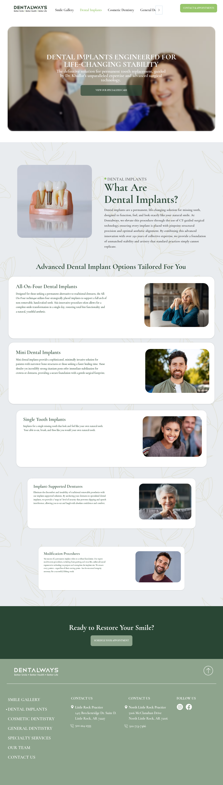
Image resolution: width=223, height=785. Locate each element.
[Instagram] (180, 707)
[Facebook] (189, 707)
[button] (198, 8)
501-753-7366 (137, 726)
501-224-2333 (83, 725)
